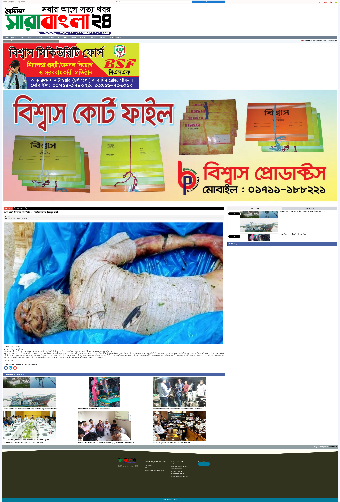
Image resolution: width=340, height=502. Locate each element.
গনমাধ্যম (102, 37)
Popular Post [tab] (309, 208)
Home (9, 208)
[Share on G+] (15, 368)
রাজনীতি (13, 37)
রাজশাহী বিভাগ (24, 208)
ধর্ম (58, 37)
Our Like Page (233, 244)
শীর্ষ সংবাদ (29, 37)
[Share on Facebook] (6, 368)
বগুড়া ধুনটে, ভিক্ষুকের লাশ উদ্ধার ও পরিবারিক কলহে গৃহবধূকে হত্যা (31, 212)
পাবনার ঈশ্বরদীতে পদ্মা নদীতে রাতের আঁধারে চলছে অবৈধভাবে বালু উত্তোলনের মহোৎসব (287, 41)
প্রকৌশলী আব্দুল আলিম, (176, 469)
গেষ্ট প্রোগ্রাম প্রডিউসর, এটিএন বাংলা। (180, 476)
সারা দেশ (119, 37)
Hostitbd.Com (332, 447)
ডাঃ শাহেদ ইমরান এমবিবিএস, (177, 474)
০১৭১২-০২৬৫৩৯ (204, 463)
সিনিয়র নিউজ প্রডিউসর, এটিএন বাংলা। (180, 466)
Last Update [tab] (254, 208)
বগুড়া (18, 208)
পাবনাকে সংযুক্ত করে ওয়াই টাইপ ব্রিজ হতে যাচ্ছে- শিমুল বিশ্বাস (172, 443)
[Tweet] (10, 368)
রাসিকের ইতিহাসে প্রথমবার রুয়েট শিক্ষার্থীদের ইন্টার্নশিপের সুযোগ (23, 443)
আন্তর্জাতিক (73, 37)
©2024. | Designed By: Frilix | (170, 499)
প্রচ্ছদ (6, 37)
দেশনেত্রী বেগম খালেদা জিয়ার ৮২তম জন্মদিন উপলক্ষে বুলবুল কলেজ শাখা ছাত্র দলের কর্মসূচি (106, 443)
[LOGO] (127, 460)
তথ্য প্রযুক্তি (51, 37)
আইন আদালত (83, 37)
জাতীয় (21, 37)
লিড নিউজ (94, 37)
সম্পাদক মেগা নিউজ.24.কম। (178, 471)
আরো (110, 37)
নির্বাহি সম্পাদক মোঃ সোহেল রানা (152, 468)
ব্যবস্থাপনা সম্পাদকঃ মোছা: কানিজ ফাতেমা (154, 470)
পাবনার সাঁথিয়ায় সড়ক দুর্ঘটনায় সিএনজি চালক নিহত (325, 41)
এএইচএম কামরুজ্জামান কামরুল (178, 464)
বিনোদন (65, 37)
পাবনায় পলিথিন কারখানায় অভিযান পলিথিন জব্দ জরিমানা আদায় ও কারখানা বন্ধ (178, 409)
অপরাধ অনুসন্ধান (40, 37)
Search (208, 2)
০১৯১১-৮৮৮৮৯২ (149, 465)
